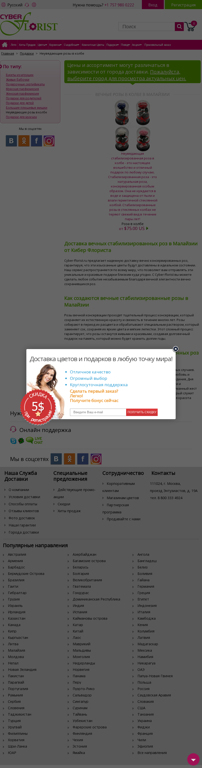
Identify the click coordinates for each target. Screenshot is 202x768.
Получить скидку (142, 412)
